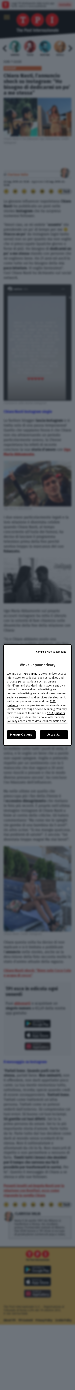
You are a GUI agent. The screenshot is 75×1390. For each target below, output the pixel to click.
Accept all (53, 734)
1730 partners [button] (31, 673)
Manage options (21, 734)
